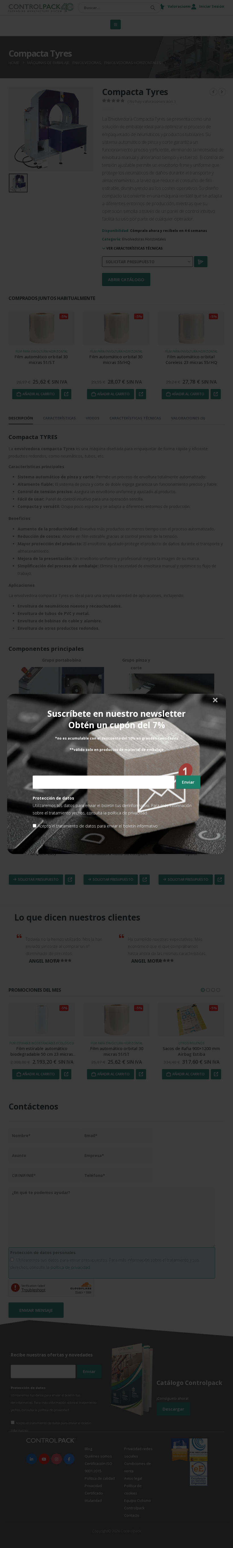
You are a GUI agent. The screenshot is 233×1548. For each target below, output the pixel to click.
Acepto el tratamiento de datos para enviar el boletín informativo (98, 826)
